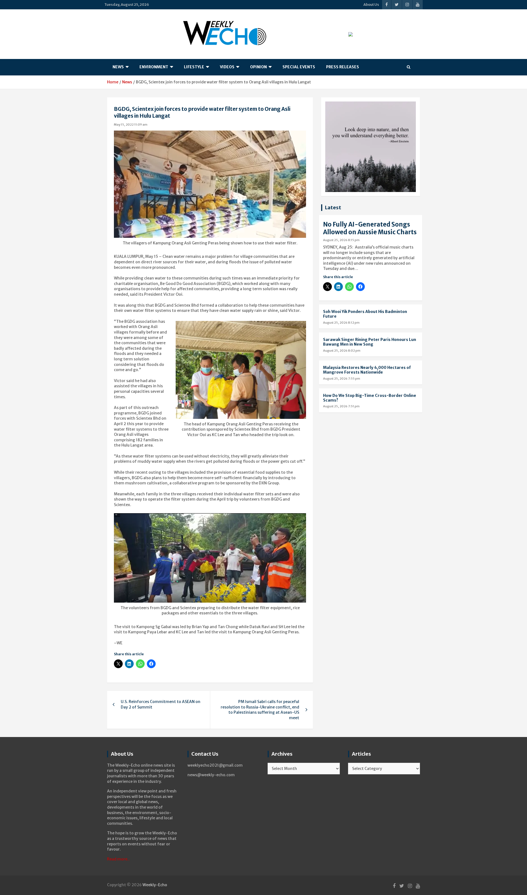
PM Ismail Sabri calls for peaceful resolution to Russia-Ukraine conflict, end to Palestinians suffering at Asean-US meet (260, 709)
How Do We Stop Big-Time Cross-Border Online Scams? (369, 398)
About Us (371, 4)
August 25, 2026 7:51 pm (341, 406)
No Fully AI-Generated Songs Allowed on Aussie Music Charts (370, 228)
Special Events (298, 66)
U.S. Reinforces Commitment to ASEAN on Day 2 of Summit (160, 704)
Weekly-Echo (154, 884)
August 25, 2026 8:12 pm (341, 322)
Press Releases (342, 66)
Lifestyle (194, 66)
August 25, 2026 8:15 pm (341, 240)
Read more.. (118, 859)
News (118, 66)
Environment (153, 66)
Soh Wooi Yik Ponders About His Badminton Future (365, 314)
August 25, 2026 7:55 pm (341, 378)
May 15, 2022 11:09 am (130, 124)
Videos (227, 66)
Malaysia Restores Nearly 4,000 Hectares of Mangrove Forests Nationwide (367, 370)
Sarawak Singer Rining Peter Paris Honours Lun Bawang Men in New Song (369, 342)
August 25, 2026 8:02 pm (341, 350)
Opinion (258, 66)
